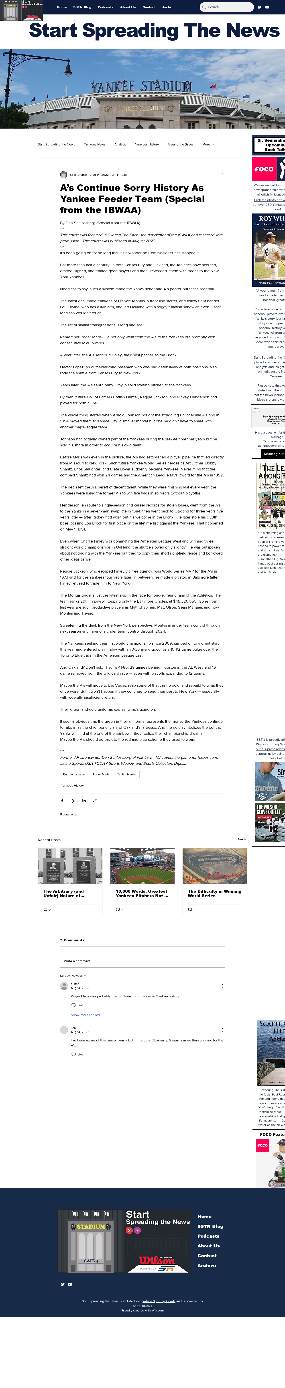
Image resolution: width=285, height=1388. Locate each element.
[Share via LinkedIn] (84, 801)
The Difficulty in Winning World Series (214, 893)
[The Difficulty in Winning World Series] (215, 866)
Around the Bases (180, 144)
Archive (206, 1265)
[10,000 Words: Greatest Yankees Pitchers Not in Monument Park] (142, 866)
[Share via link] (95, 801)
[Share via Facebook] (62, 801)
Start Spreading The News (154, 30)
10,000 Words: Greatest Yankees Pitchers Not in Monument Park (142, 893)
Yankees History (147, 144)
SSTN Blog (210, 1226)
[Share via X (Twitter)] (73, 801)
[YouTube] (267, 7)
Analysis (120, 144)
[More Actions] (222, 986)
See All (242, 839)
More (206, 144)
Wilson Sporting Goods (158, 1301)
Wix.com (158, 1310)
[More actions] (222, 174)
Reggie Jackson (74, 774)
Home (204, 1216)
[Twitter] (259, 7)
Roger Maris (101, 774)
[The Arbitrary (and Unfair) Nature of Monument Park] (70, 866)
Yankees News (95, 144)
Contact (207, 1255)
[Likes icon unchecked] (74, 1005)
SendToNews (142, 1305)
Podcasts (208, 1236)
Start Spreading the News (56, 144)
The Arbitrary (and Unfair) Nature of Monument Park (63, 893)
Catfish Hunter (127, 774)
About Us (208, 1245)
